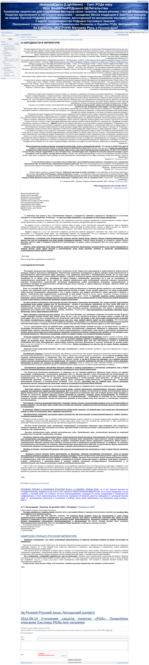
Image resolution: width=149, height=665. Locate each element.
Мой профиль (71, 30)
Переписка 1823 (121, 159)
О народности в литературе (89, 630)
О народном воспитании (40, 630)
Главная (38, 30)
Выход (133, 30)
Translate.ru (84, 78)
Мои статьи (34, 37)
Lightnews (40, 628)
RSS (146, 32)
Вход (146, 30)
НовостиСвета (51, 630)
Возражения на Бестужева (39, 483)
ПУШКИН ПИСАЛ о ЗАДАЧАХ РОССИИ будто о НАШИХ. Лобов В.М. (60, 489)
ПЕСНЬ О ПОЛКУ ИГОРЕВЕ (45, 560)
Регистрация (104, 30)
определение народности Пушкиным (64, 630)
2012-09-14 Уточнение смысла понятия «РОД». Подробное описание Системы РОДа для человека (74, 620)
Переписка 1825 (121, 169)
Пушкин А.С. (78, 630)
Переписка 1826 (120, 188)
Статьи (28, 37)
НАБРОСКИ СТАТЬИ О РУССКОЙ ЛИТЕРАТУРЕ (49, 536)
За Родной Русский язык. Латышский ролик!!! (58, 612)
